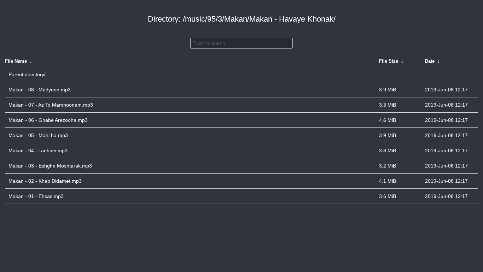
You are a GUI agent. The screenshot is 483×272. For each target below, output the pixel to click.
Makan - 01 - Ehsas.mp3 (36, 196)
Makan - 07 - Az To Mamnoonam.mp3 (50, 105)
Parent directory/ (27, 74)
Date (430, 61)
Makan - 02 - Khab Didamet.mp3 (45, 181)
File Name (16, 61)
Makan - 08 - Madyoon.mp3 (39, 89)
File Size (388, 61)
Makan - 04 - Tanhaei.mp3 (38, 150)
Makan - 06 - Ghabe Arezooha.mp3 (48, 120)
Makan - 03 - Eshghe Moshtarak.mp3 (50, 166)
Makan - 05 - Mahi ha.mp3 (38, 135)
